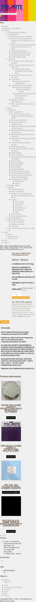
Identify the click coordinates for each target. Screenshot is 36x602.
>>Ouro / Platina (16, 214)
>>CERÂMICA (11, 110)
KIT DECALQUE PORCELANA (20, 55)
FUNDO (17, 140)
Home (6, 26)
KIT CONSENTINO (17, 112)
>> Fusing (14, 199)
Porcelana (10, 187)
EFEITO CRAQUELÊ (17, 163)
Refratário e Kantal (13, 185)
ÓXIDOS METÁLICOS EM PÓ (20, 171)
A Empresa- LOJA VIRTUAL (12, 28)
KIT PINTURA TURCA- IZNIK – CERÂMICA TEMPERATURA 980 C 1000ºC (22, 116)
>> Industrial (11, 59)
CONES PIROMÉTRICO (14, 218)
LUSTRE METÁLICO (17, 189)
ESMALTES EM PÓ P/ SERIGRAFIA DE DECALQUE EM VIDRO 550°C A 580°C (23, 47)
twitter (6, 582)
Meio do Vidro (19, 204)
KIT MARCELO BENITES (18, 120)
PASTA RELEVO (16, 153)
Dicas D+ (10, 234)
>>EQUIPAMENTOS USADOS (16, 32)
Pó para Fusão (19, 201)
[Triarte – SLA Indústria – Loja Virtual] (12, 10)
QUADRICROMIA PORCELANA (21, 53)
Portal (6, 232)
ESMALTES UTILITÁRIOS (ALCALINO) (23, 138)
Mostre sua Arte (12, 236)
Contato (6, 242)
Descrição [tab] (5, 322)
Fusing (17, 212)
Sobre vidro (18, 206)
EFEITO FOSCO (16, 167)
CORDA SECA (19, 181)
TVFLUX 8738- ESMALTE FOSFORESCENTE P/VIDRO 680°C (24, 71)
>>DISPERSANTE (12, 34)
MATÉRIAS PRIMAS (17, 169)
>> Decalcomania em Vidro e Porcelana (19, 36)
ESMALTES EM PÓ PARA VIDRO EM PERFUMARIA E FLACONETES (25, 96)
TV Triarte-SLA (12, 238)
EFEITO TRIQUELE (17, 155)
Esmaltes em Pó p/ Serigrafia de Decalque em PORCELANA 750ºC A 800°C (22, 40)
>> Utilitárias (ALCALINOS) (19, 179)
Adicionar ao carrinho (21, 297)
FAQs (5, 240)
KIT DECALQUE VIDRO (18, 57)
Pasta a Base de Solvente (23, 87)
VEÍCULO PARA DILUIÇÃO (15, 220)
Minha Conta (4, 19)
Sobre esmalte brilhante (18, 216)
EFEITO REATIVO (16, 165)
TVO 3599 (14, 226)
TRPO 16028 (26, 316)
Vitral (9, 108)
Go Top (2, 535)
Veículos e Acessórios (18, 224)
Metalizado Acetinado (18, 146)
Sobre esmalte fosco (17, 191)
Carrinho (6, 12)
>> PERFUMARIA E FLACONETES (21, 85)
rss (10, 582)
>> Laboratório (15, 79)
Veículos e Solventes (17, 222)
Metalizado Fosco (20, 208)
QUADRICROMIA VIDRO (19, 51)
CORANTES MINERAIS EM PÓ (20, 173)
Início (1, 246)
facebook (7, 580)
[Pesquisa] (0, 16)
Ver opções (11, 418)
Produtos (7, 30)
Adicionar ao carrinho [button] (11, 492)
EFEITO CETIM (16, 161)
